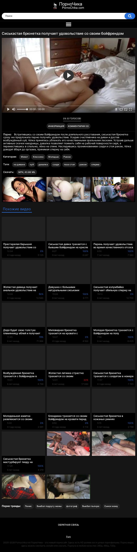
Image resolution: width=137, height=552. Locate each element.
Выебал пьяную (91, 506)
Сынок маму (111, 506)
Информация (56, 126)
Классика (38, 156)
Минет (24, 156)
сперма (95, 164)
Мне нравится (55, 119)
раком (83, 164)
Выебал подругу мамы (49, 506)
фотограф (71, 506)
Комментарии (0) (78, 126)
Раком (67, 156)
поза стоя (69, 164)
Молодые (53, 156)
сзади (56, 164)
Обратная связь (68, 524)
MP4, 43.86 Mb (26, 172)
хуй (32, 164)
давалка (43, 164)
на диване (19, 164)
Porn (68, 536)
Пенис (28, 506)
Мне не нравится (59, 119)
